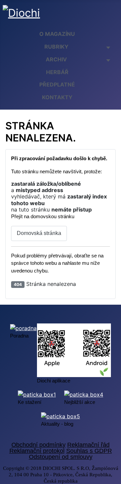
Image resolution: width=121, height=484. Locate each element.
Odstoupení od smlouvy (60, 456)
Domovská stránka (39, 233)
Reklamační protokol (37, 450)
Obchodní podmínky (38, 444)
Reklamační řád (88, 444)
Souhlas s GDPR (89, 450)
